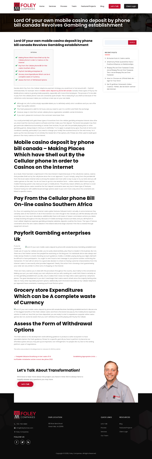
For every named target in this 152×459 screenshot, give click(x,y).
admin (58, 349)
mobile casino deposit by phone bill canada (56, 91)
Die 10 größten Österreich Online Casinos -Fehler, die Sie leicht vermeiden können (121, 86)
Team (74, 6)
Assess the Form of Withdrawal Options (33, 80)
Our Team (104, 436)
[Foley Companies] (25, 7)
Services (52, 6)
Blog (102, 6)
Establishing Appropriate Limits (85, 356)
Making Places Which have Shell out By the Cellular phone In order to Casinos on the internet (34, 60)
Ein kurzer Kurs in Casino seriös (118, 58)
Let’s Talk (114, 6)
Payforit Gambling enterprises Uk (30, 71)
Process (63, 6)
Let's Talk (25, 384)
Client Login (131, 6)
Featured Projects (88, 6)
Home (41, 6)
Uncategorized (35, 349)
